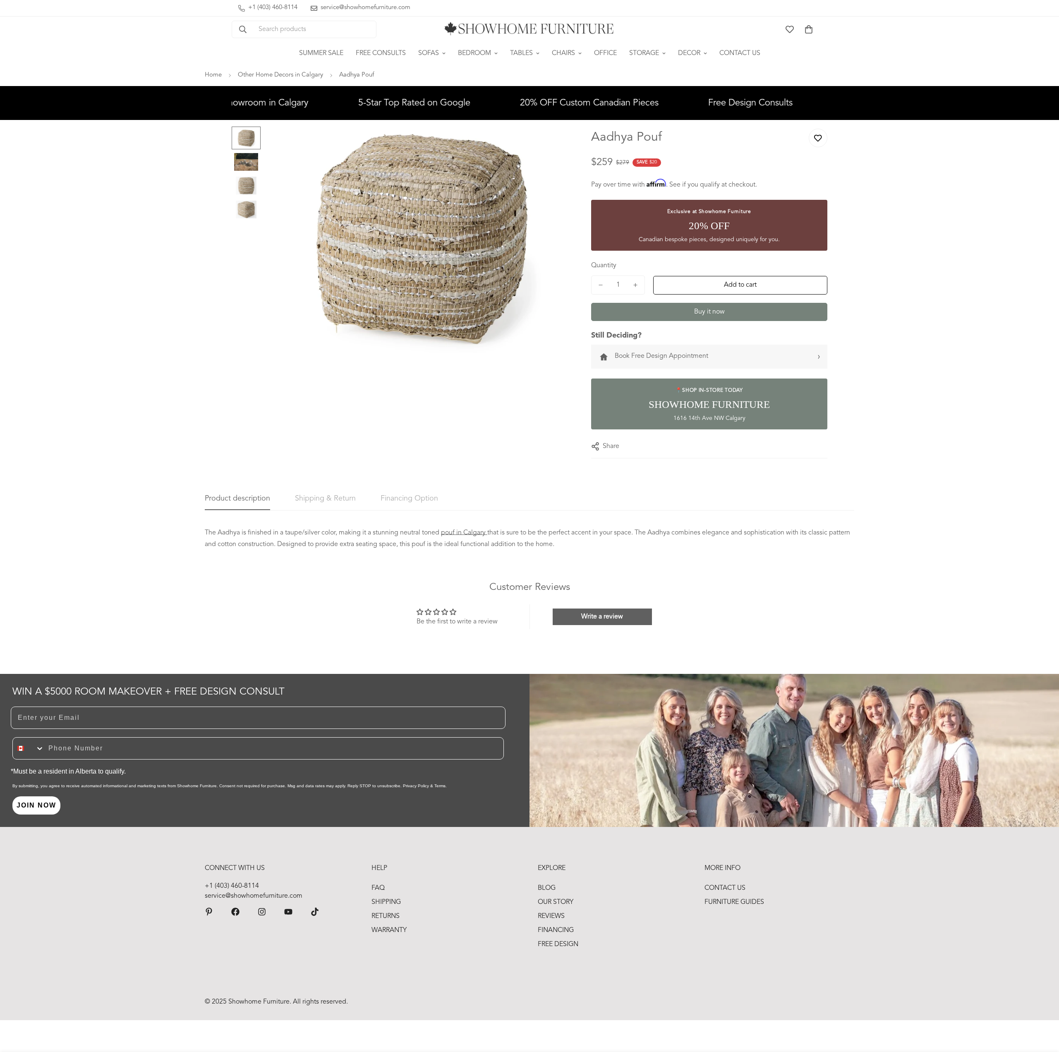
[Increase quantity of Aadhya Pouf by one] (635, 285)
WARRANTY (389, 930)
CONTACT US (739, 53)
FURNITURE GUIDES (734, 902)
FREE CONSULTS (381, 53)
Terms (440, 786)
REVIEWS (551, 916)
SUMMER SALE (321, 53)
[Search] (243, 29)
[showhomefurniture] (209, 912)
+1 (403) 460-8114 (232, 886)
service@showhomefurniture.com (253, 896)
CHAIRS (563, 53)
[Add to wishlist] (818, 138)
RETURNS (385, 916)
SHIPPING (386, 902)
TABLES (521, 53)
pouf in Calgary (464, 533)
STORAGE (644, 53)
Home (213, 75)
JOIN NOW (36, 805)
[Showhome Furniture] (529, 29)
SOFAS (428, 53)
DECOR (689, 53)
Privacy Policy (416, 786)
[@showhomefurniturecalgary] (315, 912)
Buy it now (709, 312)
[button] (808, 29)
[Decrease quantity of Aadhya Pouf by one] (601, 285)
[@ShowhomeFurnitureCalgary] (288, 912)
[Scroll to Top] (1042, 1006)
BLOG (547, 888)
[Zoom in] (553, 144)
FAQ (378, 888)
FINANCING (556, 930)
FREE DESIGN (558, 944)
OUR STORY (555, 902)
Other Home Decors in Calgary (280, 75)
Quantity (603, 265)
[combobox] (28, 748)
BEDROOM (474, 53)
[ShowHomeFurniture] (235, 912)
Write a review (602, 616)
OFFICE (605, 53)
